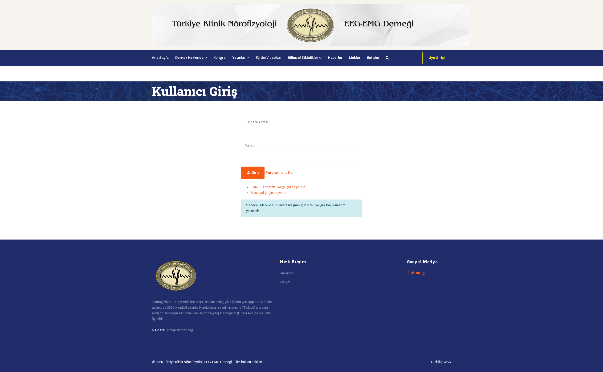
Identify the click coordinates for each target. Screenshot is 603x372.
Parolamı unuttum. (280, 172)
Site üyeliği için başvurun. (269, 193)
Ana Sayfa (160, 58)
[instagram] (423, 273)
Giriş (255, 172)
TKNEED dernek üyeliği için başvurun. (278, 187)
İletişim (373, 58)
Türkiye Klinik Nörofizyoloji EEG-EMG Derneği (198, 362)
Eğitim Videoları (268, 58)
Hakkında (286, 273)
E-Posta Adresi (256, 122)
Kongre (219, 58)
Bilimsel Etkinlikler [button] (303, 58)
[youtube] (418, 273)
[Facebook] (408, 273)
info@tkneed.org (180, 330)
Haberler (335, 58)
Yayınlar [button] (239, 58)
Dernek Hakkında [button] (189, 58)
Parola (249, 146)
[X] (412, 273)
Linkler (354, 58)
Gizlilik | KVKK (441, 362)
